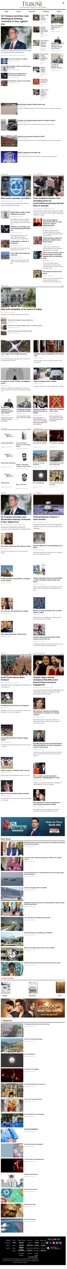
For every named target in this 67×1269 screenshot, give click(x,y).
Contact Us (30, 1250)
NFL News (36, 1250)
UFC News (37, 1245)
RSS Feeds (30, 1245)
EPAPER (44, 7)
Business (46, 11)
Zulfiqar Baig (4, 682)
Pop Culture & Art (37, 687)
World (59, 11)
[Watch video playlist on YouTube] (33, 826)
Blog (14, 1248)
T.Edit (14, 1243)
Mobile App (43, 1250)
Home (6, 11)
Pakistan (32, 11)
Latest (18, 11)
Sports (14, 1245)
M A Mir (2, 312)
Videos (14, 1250)
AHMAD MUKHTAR (5, 201)
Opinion (8, 1248)
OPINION (4, 428)
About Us (29, 1240)
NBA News (37, 1248)
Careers (30, 1253)
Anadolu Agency (9, 55)
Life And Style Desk (38, 208)
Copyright (43, 1245)
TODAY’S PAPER (24, 7)
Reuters (3, 55)
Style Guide (43, 1240)
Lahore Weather (21, 1250)
